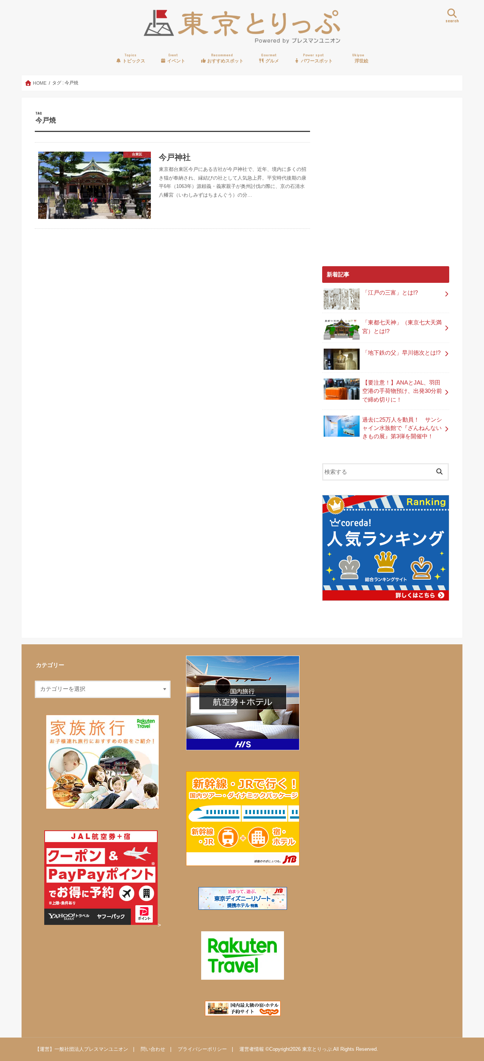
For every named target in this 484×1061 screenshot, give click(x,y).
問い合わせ (153, 1049)
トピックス (133, 58)
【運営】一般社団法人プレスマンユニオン (81, 1049)
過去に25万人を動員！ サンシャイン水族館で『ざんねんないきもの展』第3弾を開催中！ (402, 428)
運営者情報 (251, 1049)
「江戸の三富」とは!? (390, 293)
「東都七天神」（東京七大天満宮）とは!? (402, 327)
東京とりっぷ (317, 1049)
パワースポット (316, 58)
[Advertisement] (385, 186)
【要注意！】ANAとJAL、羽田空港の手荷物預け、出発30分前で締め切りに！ (402, 391)
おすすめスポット (225, 58)
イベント (175, 58)
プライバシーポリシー (202, 1049)
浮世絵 (360, 58)
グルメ (270, 58)
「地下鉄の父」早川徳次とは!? (401, 353)
